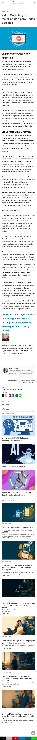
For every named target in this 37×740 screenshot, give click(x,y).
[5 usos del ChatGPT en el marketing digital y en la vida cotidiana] (18, 480)
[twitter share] (3, 395)
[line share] (20, 395)
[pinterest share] (10, 395)
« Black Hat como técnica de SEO (12, 389)
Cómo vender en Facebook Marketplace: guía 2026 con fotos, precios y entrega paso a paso (17, 567)
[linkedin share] (13, 395)
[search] (34, 3)
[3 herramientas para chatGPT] (18, 454)
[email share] (6, 395)
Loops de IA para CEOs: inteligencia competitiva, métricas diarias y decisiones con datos (17, 678)
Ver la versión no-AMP (25, 733)
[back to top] (33, 733)
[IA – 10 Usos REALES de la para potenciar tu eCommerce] (18, 425)
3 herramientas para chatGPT (14, 466)
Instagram (17, 197)
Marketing (16, 7)
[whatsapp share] (16, 395)
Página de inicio (6, 7)
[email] (9, 738)
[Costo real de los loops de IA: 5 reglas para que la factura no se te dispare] (18, 625)
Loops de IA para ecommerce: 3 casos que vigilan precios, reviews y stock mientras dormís (18, 605)
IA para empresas (7, 523)
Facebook (9, 197)
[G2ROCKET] (18, 2)
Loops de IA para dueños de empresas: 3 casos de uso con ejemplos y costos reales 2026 (18, 716)
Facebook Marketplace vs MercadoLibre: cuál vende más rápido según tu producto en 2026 (17, 530)
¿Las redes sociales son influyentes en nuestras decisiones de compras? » (20, 381)
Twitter (27, 179)
